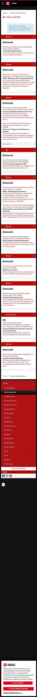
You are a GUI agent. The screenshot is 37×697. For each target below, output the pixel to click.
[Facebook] (3, 476)
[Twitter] (7, 476)
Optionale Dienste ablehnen (18, 688)
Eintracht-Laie (11, 314)
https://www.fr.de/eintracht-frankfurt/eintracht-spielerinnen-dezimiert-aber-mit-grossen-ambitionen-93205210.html (18, 324)
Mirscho (9, 37)
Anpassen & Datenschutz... (11, 693)
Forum (14, 3)
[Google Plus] (10, 476)
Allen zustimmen (18, 683)
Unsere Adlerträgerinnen (18, 13)
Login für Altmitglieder (18, 468)
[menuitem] (18, 388)
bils (7, 150)
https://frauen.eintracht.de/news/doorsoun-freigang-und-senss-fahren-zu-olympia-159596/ (17, 125)
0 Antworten (6, 144)
